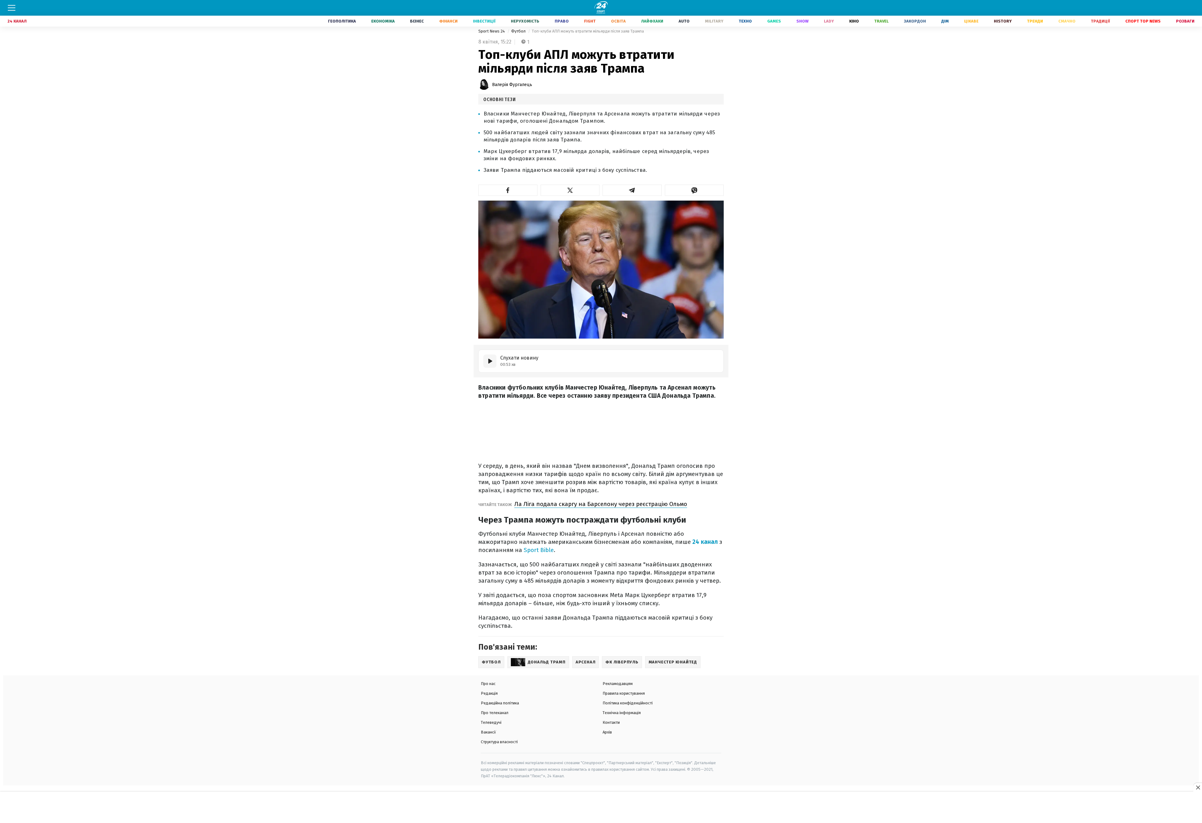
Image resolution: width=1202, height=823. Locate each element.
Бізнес (417, 21)
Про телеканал (494, 712)
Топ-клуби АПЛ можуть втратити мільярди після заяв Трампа (588, 31)
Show (802, 21)
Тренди (1035, 21)
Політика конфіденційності (628, 703)
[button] (507, 190)
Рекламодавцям (618, 683)
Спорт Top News (1143, 21)
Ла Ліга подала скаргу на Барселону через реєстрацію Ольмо (600, 504)
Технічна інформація (622, 712)
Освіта (618, 21)
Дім (945, 21)
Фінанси (448, 21)
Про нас (488, 683)
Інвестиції (484, 21)
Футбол (519, 31)
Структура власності (499, 741)
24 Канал (17, 21)
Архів (607, 732)
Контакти (611, 722)
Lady (829, 21)
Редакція (489, 693)
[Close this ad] (1197, 787)
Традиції (1100, 21)
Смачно (1067, 21)
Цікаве (971, 21)
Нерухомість (525, 21)
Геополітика (342, 21)
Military (714, 21)
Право (562, 21)
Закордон (915, 21)
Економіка (383, 21)
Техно (745, 21)
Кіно (854, 21)
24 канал (705, 541)
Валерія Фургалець (512, 84)
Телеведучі (491, 722)
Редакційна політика (500, 703)
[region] (601, 807)
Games (774, 21)
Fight (590, 21)
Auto (684, 21)
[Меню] (11, 8)
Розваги (1185, 21)
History (1003, 21)
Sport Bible (539, 550)
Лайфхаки (652, 21)
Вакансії (488, 732)
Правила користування (624, 693)
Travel (881, 21)
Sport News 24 (492, 31)
